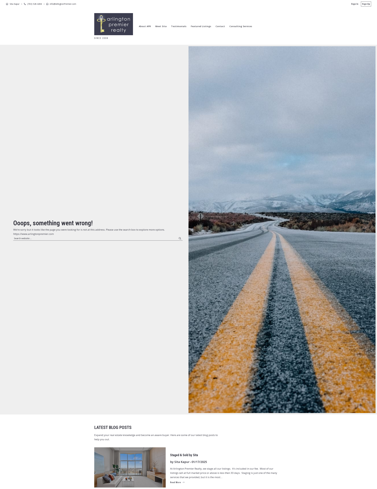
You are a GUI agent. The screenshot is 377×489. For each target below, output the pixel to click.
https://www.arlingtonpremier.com (33, 234)
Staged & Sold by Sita (184, 455)
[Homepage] (113, 24)
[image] (130, 467)
